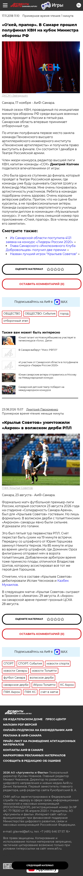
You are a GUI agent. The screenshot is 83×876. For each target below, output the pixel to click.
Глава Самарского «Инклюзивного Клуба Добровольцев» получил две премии (40, 248)
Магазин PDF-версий (20, 724)
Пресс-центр (56, 719)
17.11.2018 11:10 (10, 16)
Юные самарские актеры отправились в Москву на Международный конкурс (47, 376)
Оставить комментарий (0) (41, 284)
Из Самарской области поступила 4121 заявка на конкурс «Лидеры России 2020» (39, 240)
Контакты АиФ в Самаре (23, 750)
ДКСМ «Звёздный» (15, 95)
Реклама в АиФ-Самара (22, 735)
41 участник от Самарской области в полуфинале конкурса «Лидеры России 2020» (48, 364)
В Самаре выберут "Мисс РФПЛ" (38, 349)
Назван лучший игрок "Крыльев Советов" (43, 254)
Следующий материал (39, 865)
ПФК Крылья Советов (17, 488)
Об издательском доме (22, 719)
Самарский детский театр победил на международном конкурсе (41, 389)
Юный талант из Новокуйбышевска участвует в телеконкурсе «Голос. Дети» (47, 339)
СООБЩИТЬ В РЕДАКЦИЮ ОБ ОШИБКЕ (32, 761)
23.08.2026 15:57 (12, 409)
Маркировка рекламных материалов (34, 755)
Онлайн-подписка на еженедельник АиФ (37, 730)
